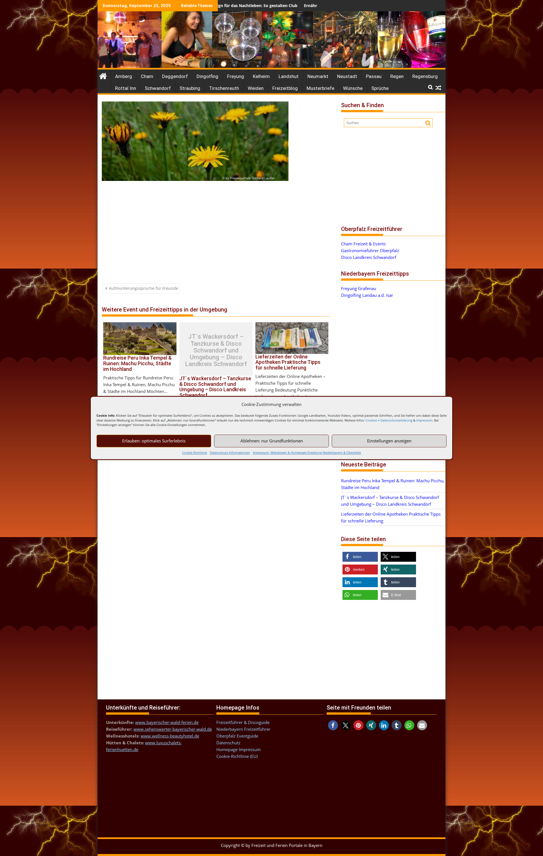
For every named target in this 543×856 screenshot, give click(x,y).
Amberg (123, 76)
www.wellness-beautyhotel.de (170, 736)
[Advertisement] (216, 227)
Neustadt (347, 76)
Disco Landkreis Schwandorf (368, 257)
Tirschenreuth (224, 88)
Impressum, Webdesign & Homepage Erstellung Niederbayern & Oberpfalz (307, 452)
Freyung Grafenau (358, 288)
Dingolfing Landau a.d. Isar (367, 295)
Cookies (371, 420)
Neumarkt (317, 76)
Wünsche (353, 88)
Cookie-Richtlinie (194, 452)
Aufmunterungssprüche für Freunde (143, 288)
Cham (147, 76)
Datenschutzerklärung (396, 420)
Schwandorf (158, 88)
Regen (397, 76)
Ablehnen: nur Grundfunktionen (271, 441)
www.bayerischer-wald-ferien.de (167, 722)
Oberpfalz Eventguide (237, 736)
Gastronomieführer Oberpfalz (370, 250)
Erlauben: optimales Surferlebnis (154, 441)
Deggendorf (175, 76)
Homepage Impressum (238, 749)
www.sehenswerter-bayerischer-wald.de (172, 729)
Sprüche (380, 88)
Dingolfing (207, 76)
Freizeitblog (285, 88)
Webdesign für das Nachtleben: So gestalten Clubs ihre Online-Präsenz (228, 5)
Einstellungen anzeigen (389, 441)
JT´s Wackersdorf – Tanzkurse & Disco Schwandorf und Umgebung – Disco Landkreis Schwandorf (216, 350)
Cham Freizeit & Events (363, 244)
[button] (360, 557)
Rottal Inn (125, 88)
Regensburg (425, 76)
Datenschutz (228, 742)
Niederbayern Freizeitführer (243, 729)
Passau (374, 76)
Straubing (190, 88)
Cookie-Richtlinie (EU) (237, 756)
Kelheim (261, 76)
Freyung (235, 76)
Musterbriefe (320, 88)
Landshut (289, 76)
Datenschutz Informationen (230, 452)
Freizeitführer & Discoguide (243, 722)
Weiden (256, 88)
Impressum (424, 420)
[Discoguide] (271, 66)
